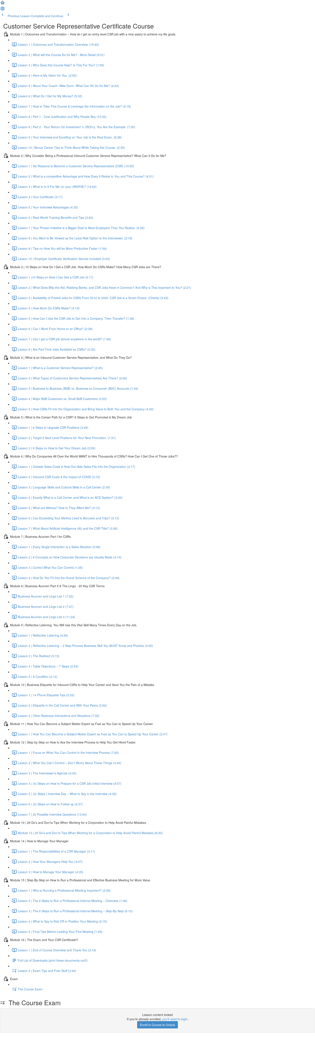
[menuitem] (2, 10)
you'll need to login (175, 1019)
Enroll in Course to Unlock (157, 1025)
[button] (2, 4)
